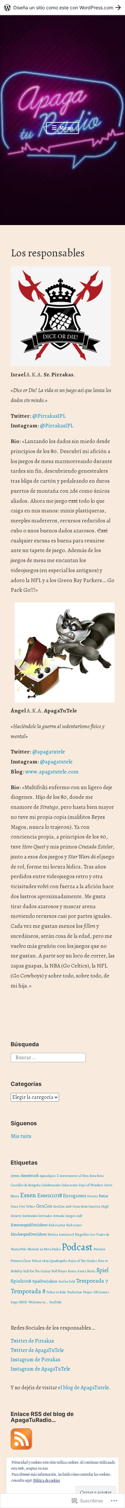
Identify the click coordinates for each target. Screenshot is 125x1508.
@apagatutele (48, 752)
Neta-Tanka (52, 1249)
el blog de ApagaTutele (83, 1387)
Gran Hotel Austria (86, 1206)
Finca (14, 1206)
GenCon (44, 1206)
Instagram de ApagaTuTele (40, 1369)
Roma (72, 1271)
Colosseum (69, 1185)
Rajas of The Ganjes (82, 1260)
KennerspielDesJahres (29, 1225)
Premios (100, 1249)
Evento (92, 1196)
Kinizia (53, 1234)
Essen (28, 1195)
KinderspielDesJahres (29, 1234)
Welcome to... (38, 1302)
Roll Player (59, 1271)
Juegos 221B (73, 1215)
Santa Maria (86, 1271)
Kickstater (74, 1225)
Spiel (102, 1270)
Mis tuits (21, 1136)
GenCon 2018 (62, 1206)
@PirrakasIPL (56, 425)
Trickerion (74, 1292)
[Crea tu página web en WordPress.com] (62, 7)
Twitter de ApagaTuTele (37, 1350)
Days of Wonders (91, 1185)
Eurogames (74, 1195)
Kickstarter (57, 1225)
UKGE (23, 1302)
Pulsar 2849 (40, 1260)
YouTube (55, 1302)
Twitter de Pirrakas (32, 1341)
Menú (66, 128)
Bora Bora (97, 1175)
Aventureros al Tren (74, 1175)
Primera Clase (21, 1260)
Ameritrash (30, 1175)
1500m (15, 1175)
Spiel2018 (21, 1280)
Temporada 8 (28, 1291)
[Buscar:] (48, 1057)
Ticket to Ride (56, 1292)
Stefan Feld (66, 1281)
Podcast (77, 1247)
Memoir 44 (35, 1249)
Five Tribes (27, 1206)
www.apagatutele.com (52, 772)
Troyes (88, 1292)
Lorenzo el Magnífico (74, 1234)
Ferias (103, 1196)
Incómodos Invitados (37, 1215)
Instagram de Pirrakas (35, 1359)
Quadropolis (58, 1260)
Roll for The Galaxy (37, 1271)
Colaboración (51, 1185)
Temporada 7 (92, 1281)
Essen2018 (49, 1195)
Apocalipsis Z (49, 1175)
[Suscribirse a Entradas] (21, 1448)
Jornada (58, 1215)
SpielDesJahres (44, 1281)
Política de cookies (46, 1480)
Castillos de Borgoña (26, 1185)
